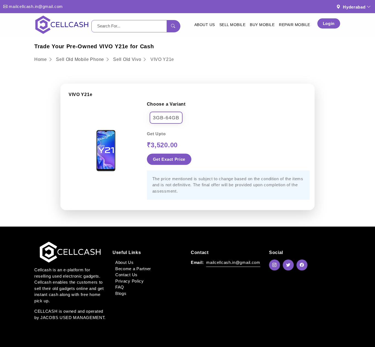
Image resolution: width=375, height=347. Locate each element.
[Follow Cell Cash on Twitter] (289, 264)
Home (41, 59)
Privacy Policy (129, 281)
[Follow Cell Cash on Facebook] (303, 264)
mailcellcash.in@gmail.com (36, 6)
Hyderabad (354, 7)
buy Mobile (262, 24)
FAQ (119, 287)
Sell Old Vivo (127, 59)
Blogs (121, 293)
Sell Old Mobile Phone (80, 59)
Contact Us (126, 274)
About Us (204, 24)
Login (329, 23)
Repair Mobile (294, 24)
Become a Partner (133, 268)
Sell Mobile (232, 24)
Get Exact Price (169, 159)
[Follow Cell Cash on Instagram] (276, 264)
